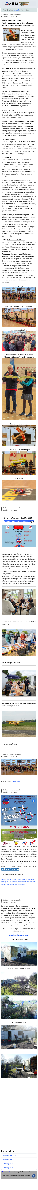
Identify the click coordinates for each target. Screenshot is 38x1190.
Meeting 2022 (8, 1164)
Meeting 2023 (8, 1168)
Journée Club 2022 (9, 1160)
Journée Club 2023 (9, 1155)
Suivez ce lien (16, 781)
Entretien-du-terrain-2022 (19, 935)
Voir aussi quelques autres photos (16, 521)
